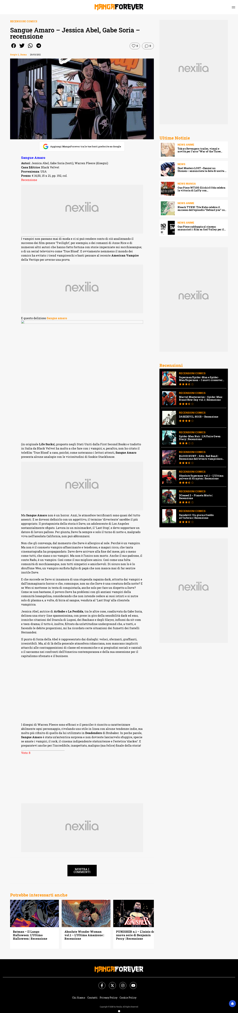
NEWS (181, 164)
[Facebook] (99, 983)
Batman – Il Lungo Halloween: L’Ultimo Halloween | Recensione (30, 935)
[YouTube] (131, 983)
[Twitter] (110, 983)
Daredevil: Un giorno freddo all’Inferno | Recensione (196, 516)
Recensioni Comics (23, 21)
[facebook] (13, 48)
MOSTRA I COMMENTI (82, 870)
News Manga (187, 183)
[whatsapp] (30, 48)
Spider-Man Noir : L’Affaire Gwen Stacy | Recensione (200, 438)
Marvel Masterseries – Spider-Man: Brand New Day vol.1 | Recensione (201, 398)
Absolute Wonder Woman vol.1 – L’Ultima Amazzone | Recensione (84, 935)
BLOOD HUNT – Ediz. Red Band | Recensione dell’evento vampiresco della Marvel (200, 457)
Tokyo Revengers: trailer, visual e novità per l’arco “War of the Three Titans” (199, 150)
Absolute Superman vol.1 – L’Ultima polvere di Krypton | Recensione (201, 477)
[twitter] (21, 48)
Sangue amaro (57, 318)
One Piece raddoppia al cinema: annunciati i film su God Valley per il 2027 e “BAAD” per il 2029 (201, 228)
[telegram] (38, 48)
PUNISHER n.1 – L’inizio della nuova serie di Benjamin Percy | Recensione (137, 935)
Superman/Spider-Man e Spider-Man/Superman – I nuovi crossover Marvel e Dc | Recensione (200, 379)
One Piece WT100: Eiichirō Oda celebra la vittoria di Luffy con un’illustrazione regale (201, 189)
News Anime (186, 144)
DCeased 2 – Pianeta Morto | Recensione (196, 497)
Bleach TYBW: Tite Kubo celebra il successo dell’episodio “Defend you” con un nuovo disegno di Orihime (202, 208)
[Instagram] (120, 983)
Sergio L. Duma (18, 54)
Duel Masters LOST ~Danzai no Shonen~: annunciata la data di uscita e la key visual (202, 169)
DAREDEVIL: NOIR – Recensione (198, 416)
